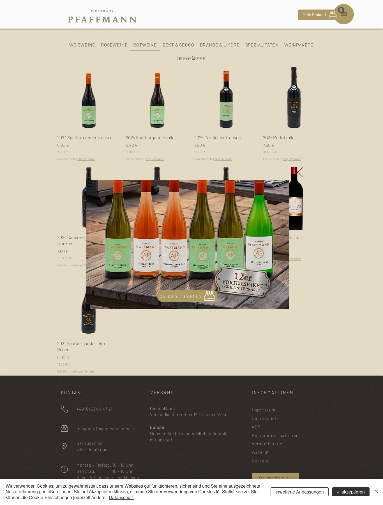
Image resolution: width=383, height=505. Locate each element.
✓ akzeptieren (351, 491)
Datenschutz (121, 497)
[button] (298, 172)
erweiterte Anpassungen (299, 491)
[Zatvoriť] (376, 492)
